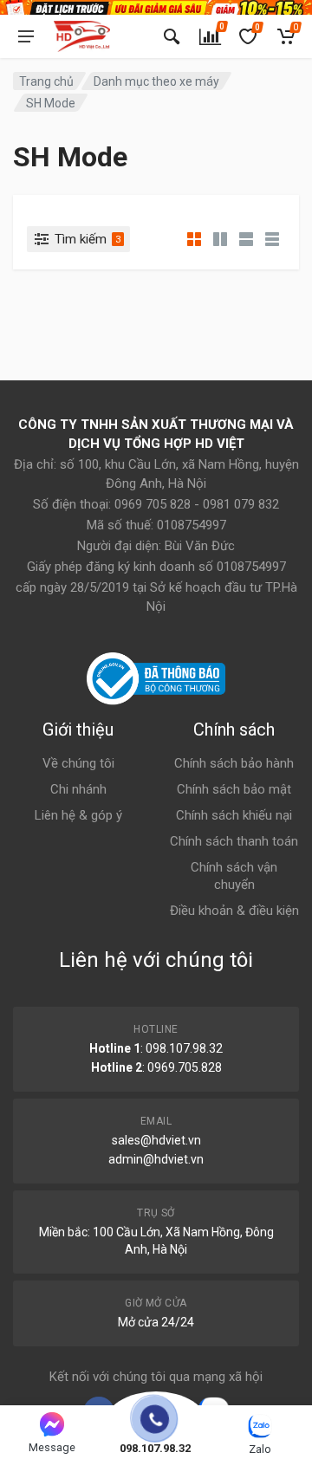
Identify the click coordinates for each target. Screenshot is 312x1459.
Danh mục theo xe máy (156, 81)
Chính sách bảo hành (234, 763)
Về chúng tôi (78, 763)
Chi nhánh (78, 789)
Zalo (260, 1449)
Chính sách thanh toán (234, 841)
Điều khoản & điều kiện (234, 910)
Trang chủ (46, 81)
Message (52, 1447)
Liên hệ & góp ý (78, 815)
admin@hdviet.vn (156, 1159)
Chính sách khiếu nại (234, 815)
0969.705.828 (184, 1067)
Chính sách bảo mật (234, 789)
